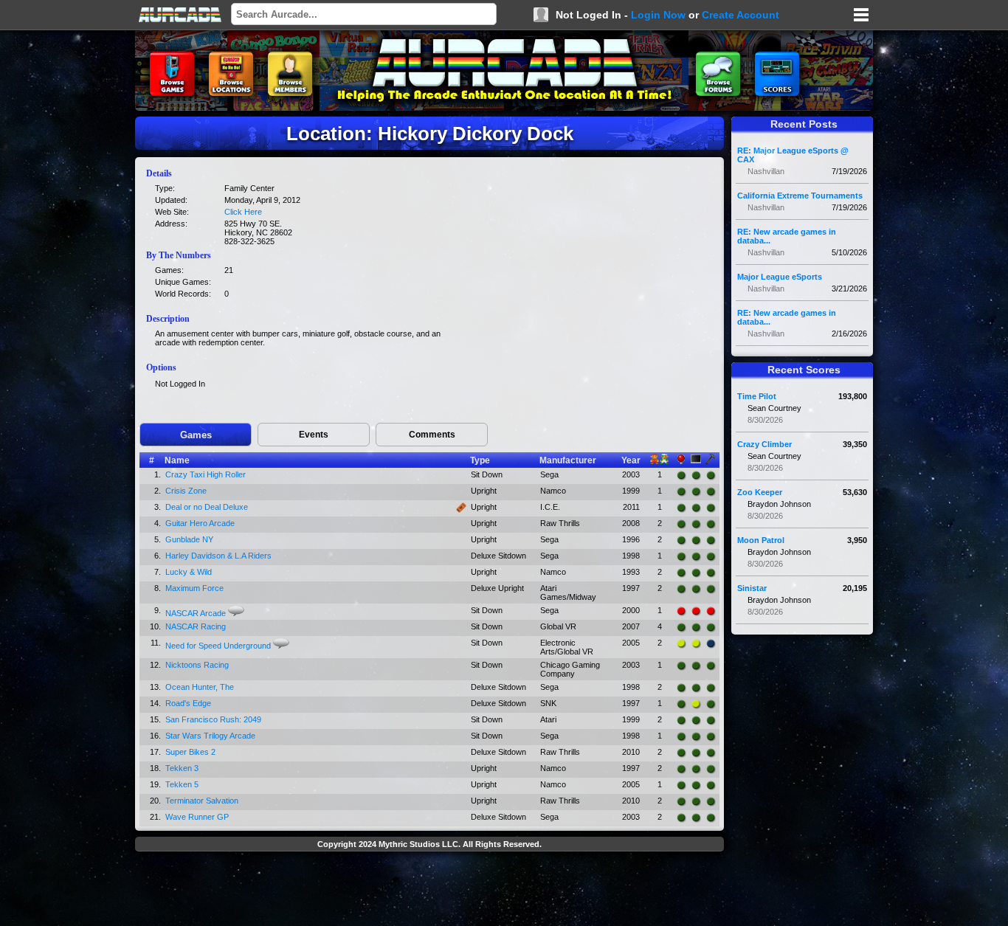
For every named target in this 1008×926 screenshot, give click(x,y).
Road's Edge (188, 703)
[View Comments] (236, 611)
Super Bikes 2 (190, 751)
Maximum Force (194, 588)
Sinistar (752, 588)
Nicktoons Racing (197, 664)
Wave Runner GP (197, 816)
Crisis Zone (186, 490)
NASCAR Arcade (195, 613)
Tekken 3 (182, 768)
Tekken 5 (182, 784)
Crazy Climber (764, 444)
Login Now (658, 15)
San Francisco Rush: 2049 (213, 719)
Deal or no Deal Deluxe (206, 506)
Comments (432, 434)
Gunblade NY (189, 539)
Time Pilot (756, 396)
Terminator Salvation (201, 800)
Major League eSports (779, 276)
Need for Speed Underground (218, 645)
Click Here (243, 211)
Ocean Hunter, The (199, 687)
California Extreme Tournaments (800, 195)
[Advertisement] (429, 890)
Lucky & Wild (188, 571)
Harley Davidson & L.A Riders (218, 555)
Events (313, 434)
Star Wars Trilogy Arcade (210, 735)
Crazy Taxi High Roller (205, 474)
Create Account (740, 15)
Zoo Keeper (759, 492)
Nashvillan (766, 171)
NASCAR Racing (195, 626)
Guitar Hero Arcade (200, 523)
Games (196, 434)
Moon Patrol (760, 540)
